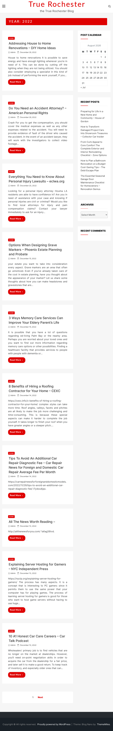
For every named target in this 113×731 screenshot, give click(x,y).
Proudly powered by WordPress (54, 724)
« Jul (83, 87)
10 (83, 67)
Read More (15, 82)
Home (11, 38)
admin (13, 52)
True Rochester (57, 4)
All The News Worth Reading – (32, 522)
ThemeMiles (103, 724)
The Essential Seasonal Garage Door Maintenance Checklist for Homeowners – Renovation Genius (93, 182)
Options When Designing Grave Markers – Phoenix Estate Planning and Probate (35, 249)
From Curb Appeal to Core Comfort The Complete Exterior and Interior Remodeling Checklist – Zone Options (94, 149)
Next (40, 697)
